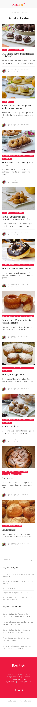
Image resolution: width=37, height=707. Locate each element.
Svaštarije (6, 474)
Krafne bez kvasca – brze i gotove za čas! (17, 163)
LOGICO (15, 701)
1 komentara (13, 182)
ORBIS (30, 701)
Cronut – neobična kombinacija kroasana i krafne (16, 321)
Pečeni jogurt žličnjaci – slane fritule (16, 593)
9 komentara (13, 389)
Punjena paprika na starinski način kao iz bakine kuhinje (17, 647)
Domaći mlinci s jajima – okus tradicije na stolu (16, 631)
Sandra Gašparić (9, 614)
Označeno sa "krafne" (19, 13)
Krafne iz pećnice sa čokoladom (17, 268)
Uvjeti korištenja (25, 677)
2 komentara (13, 125)
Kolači (19, 156)
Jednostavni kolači (8, 156)
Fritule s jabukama (10, 426)
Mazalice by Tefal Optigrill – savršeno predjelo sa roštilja (17, 598)
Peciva (4, 50)
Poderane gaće (9, 478)
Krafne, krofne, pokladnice (14, 374)
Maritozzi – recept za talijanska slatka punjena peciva (16, 107)
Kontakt (20, 681)
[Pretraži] (31, 560)
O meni (28, 681)
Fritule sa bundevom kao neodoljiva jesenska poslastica (16, 218)
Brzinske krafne (9, 529)
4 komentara (13, 286)
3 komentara (13, 545)
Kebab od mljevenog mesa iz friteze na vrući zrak (18, 582)
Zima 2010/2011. (16, 474)
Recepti (10, 50)
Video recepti (19, 50)
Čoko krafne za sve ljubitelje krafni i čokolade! (18, 55)
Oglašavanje (11, 681)
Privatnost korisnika (18, 679)
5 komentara (13, 441)
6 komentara (13, 495)
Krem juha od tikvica (10, 588)
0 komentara (13, 71)
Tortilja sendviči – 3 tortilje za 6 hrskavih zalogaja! (18, 575)
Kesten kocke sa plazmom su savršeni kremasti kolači (17, 615)
